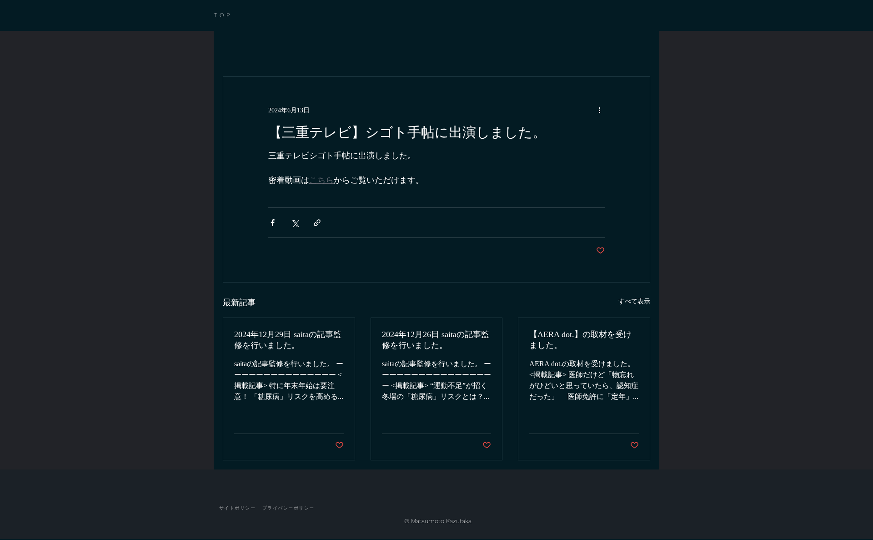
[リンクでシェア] (317, 222)
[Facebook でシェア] (272, 222)
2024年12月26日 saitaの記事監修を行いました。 (435, 339)
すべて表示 (634, 301)
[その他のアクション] (599, 109)
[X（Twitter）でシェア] (295, 222)
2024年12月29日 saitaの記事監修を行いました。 (287, 339)
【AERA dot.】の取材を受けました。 (580, 339)
